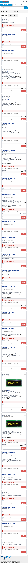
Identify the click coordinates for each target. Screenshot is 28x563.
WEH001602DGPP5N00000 (8, 414)
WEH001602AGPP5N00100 (8, 221)
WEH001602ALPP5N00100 (8, 254)
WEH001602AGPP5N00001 (8, 194)
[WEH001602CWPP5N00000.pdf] (24, 373)
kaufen (23, 30)
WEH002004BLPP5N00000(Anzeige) (10, 539)
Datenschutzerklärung (4, 562)
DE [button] (21, 4)
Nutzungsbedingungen (13, 562)
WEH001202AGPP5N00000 (8, 95)
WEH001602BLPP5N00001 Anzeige (10, 270)
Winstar (8, 71)
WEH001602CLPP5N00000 (8, 328)
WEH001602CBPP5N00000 (8, 286)
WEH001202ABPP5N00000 (8, 66)
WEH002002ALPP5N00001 (8, 507)
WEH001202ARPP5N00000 (8, 150)
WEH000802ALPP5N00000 (8, 50)
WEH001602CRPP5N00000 (8, 347)
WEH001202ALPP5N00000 (8, 123)
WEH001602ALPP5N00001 (8, 237)
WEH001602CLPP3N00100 (8, 312)
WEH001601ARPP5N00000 (8, 178)
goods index (3, 559)
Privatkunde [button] (15, 4)
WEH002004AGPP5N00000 (8, 523)
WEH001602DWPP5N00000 (8, 452)
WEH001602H (5, 491)
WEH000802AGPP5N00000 (8, 18)
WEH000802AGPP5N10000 (8, 34)
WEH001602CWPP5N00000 (8, 373)
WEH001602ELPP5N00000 (8, 474)
